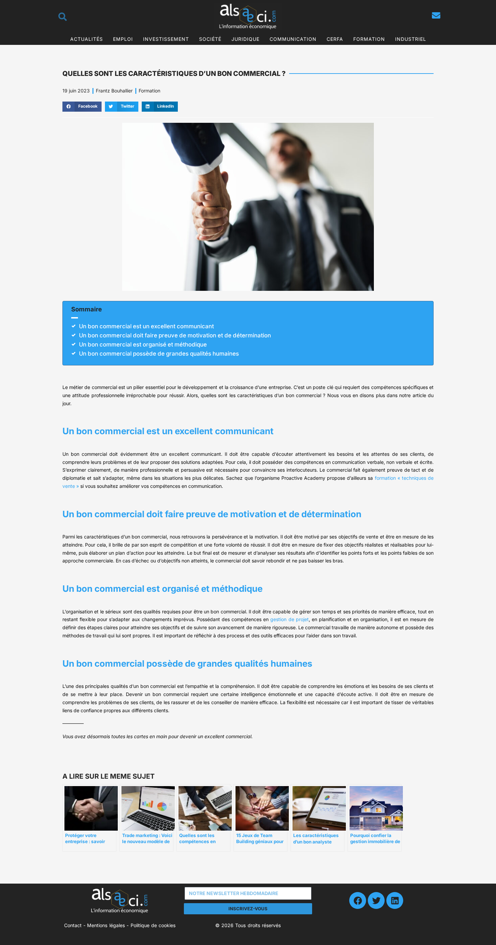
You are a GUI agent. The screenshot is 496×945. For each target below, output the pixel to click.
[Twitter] (376, 900)
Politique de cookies (153, 925)
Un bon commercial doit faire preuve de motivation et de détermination (175, 335)
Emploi (123, 39)
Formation (369, 39)
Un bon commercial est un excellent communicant (146, 326)
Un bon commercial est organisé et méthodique (143, 344)
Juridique (245, 39)
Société (210, 39)
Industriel (410, 39)
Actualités (86, 39)
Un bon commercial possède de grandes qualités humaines (159, 353)
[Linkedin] (394, 900)
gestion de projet (289, 619)
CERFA (335, 39)
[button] (82, 107)
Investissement (166, 39)
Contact (73, 925)
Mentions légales (106, 925)
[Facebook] (357, 900)
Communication (293, 39)
